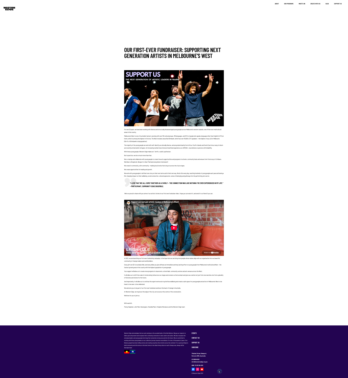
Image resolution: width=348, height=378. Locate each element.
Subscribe (195, 347)
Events (194, 333)
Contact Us (196, 338)
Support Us (195, 342)
